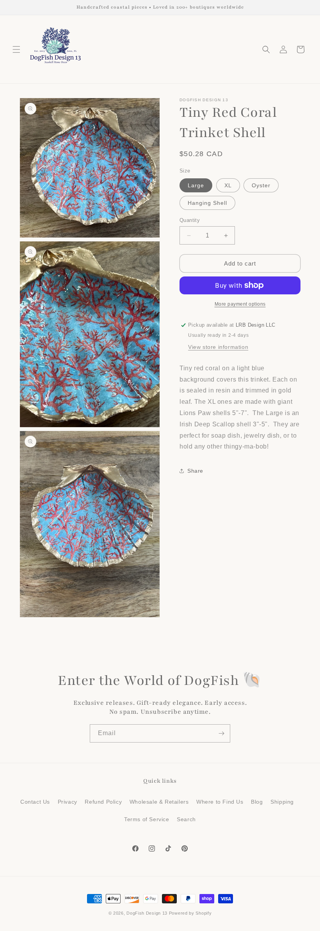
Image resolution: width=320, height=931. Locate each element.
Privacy (67, 802)
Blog (257, 802)
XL (228, 185)
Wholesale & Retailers (159, 802)
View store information (218, 347)
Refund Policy (103, 802)
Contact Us (35, 802)
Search (186, 819)
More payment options (240, 304)
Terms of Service (146, 819)
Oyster (261, 185)
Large (196, 185)
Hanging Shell (207, 203)
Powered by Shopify (190, 913)
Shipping (282, 802)
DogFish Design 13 (146, 913)
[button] (16, 49)
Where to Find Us (220, 802)
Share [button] (195, 471)
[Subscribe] (221, 733)
